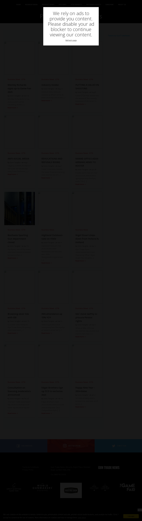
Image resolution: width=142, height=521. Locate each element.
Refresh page (71, 40)
